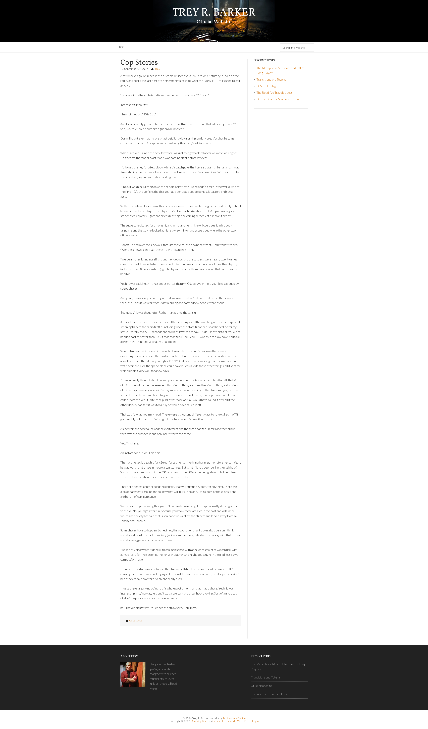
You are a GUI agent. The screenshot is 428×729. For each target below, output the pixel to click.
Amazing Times (200, 720)
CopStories (135, 620)
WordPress (243, 720)
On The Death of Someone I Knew (277, 99)
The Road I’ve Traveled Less (274, 92)
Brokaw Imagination (234, 718)
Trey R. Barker (214, 12)
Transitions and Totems (271, 79)
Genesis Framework (224, 720)
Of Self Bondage (267, 86)
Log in (255, 720)
